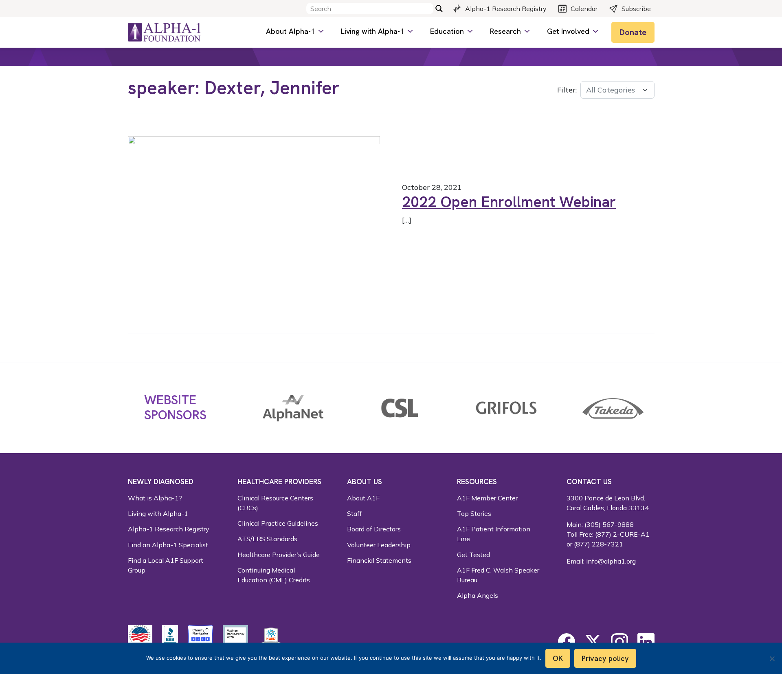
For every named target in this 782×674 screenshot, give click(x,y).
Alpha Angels (477, 595)
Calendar (584, 8)
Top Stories (474, 513)
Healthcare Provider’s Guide (278, 555)
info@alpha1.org (611, 561)
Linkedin (646, 641)
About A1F (363, 498)
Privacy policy (605, 658)
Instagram (619, 641)
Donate (632, 32)
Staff (354, 513)
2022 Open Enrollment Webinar (509, 201)
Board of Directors (374, 529)
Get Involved (568, 31)
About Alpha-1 (290, 31)
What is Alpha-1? (155, 498)
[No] (772, 658)
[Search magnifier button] (439, 8)
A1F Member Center (487, 498)
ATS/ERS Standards (267, 539)
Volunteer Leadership (379, 545)
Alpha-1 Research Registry (506, 8)
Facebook (566, 641)
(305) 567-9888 (609, 524)
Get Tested (473, 555)
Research (505, 31)
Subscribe (636, 8)
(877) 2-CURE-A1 (622, 534)
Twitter (593, 641)
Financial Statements (379, 560)
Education (447, 31)
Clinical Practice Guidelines (277, 523)
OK (558, 658)
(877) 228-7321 (598, 544)
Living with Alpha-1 (372, 31)
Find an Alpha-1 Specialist (168, 545)
